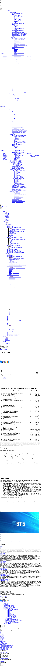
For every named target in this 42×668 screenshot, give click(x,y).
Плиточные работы (15, 87)
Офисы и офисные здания (19, 39)
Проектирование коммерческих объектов (17, 229)
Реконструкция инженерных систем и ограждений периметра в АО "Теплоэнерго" (15, 537)
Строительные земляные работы (18, 70)
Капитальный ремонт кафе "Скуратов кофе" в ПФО (10, 541)
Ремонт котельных (17, 81)
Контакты (37, 58)
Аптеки (15, 22)
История (4, 57)
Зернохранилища (17, 158)
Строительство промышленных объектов (17, 268)
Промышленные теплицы (19, 58)
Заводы (15, 50)
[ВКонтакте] (1, 362)
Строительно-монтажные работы (16, 162)
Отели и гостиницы (17, 42)
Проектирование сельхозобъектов (18, 30)
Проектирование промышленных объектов (17, 239)
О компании (5, 56)
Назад (7, 212)
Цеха (15, 27)
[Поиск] (1, 9)
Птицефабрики (17, 59)
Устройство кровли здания (17, 164)
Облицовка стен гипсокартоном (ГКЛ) (19, 92)
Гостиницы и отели (17, 20)
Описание (4, 377)
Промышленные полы (16, 166)
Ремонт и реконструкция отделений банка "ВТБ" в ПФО (11, 533)
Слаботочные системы (16, 94)
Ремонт (31, 58)
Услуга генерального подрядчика (16, 160)
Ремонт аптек (16, 76)
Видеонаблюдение (17, 100)
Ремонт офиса (16, 73)
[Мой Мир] (8, 362)
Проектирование (13, 12)
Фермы (15, 31)
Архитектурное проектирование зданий (19, 33)
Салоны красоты (17, 18)
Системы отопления (15, 101)
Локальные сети (17, 95)
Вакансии (4, 158)
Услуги (8, 10)
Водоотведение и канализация (17, 104)
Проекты (29, 56)
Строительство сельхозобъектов (18, 55)
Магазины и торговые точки (19, 44)
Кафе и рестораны (17, 19)
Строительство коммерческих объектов (19, 38)
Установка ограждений (16, 163)
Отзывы (4, 60)
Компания (2, 53)
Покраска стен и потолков (16, 91)
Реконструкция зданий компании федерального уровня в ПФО (12, 535)
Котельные (16, 25)
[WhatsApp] (5, 362)
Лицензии (5, 58)
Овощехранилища (17, 56)
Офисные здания (17, 15)
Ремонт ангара (16, 84)
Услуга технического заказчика (15, 161)
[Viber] (4, 362)
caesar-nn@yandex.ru (4, 596)
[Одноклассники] (7, 362)
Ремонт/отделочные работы (15, 71)
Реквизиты (5, 159)
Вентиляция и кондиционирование (18, 103)
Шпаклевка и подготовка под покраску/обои (13, 620)
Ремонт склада (16, 82)
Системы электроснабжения (17, 102)
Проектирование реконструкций (18, 32)
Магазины (16, 21)
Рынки (15, 43)
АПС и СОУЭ (16, 98)
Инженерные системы (14, 93)
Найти (2, 665)
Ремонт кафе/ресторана (18, 78)
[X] (2, 362)
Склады (15, 29)
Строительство (12, 37)
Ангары (15, 26)
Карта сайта (2, 661)
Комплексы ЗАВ (17, 57)
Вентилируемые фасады (16, 165)
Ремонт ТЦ (16, 75)
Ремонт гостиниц (17, 74)
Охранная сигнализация (18, 99)
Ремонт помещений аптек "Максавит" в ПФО (9, 539)
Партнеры (5, 59)
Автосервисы (16, 41)
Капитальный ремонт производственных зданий (19, 86)
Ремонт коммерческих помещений (18, 72)
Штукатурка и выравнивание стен (18, 88)
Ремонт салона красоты (18, 79)
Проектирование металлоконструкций (19, 34)
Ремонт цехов (16, 83)
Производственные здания (19, 28)
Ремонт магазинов (17, 77)
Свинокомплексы (17, 60)
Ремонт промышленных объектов (18, 80)
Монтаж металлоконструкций (17, 69)
